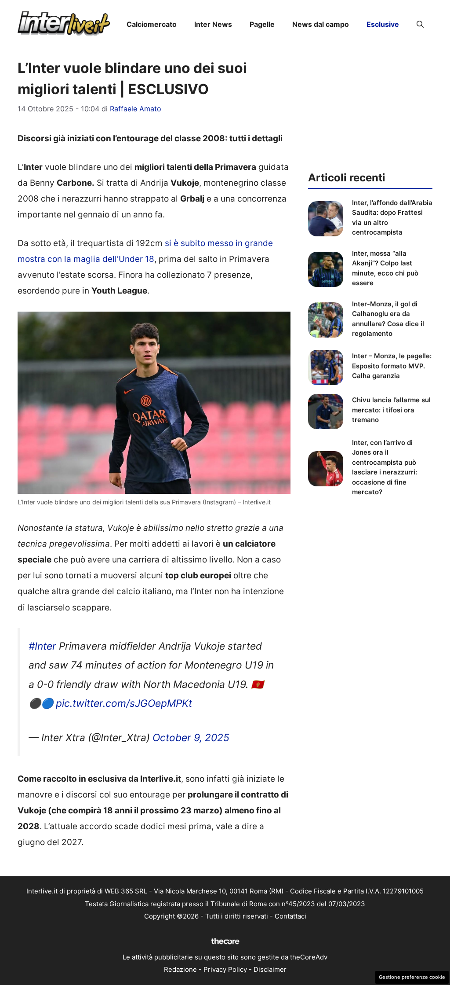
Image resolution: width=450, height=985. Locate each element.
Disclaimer (270, 969)
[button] (420, 24)
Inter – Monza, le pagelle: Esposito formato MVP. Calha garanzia (392, 366)
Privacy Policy (225, 969)
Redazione (180, 969)
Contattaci (290, 916)
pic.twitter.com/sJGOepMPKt (124, 703)
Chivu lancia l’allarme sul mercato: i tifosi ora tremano (391, 410)
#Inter (42, 646)
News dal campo (320, 24)
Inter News (213, 24)
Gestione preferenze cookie (412, 977)
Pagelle (262, 24)
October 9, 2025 (190, 737)
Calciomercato (152, 24)
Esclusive (383, 24)
